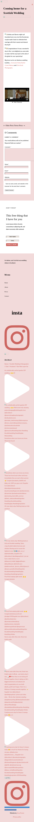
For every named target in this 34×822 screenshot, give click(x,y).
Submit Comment (9, 190)
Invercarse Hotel (16, 62)
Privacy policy (17, 817)
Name (7, 164)
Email (7, 170)
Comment (8, 147)
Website (7, 177)
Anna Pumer (20, 813)
